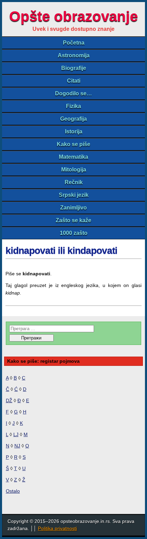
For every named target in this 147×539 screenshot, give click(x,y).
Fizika (73, 106)
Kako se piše (73, 144)
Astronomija (74, 55)
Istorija (73, 131)
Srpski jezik (74, 195)
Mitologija (73, 169)
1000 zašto (74, 233)
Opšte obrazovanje (73, 16)
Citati (73, 81)
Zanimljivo (73, 208)
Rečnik (74, 182)
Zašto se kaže (73, 220)
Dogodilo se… (73, 93)
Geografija (73, 119)
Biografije (73, 68)
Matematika (73, 157)
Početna (73, 43)
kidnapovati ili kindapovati (61, 250)
